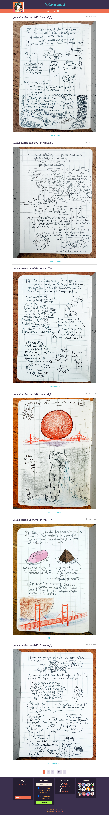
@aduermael (58, 812)
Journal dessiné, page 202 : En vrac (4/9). (33, 645)
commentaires (55, 261)
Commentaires (54, 135)
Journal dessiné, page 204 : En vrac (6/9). (33, 394)
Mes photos (66, 791)
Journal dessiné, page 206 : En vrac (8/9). (33, 142)
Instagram (66, 789)
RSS (23, 794)
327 (59, 772)
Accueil (52, 11)
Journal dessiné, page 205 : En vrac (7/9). (33, 268)
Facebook (66, 786)
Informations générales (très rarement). (44, 790)
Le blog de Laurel (54, 4)
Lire (60, 11)
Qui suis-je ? (23, 784)
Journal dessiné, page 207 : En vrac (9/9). (33, 17)
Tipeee (23, 789)
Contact (23, 786)
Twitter (66, 784)
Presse (23, 791)
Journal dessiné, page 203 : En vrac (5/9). (33, 519)
